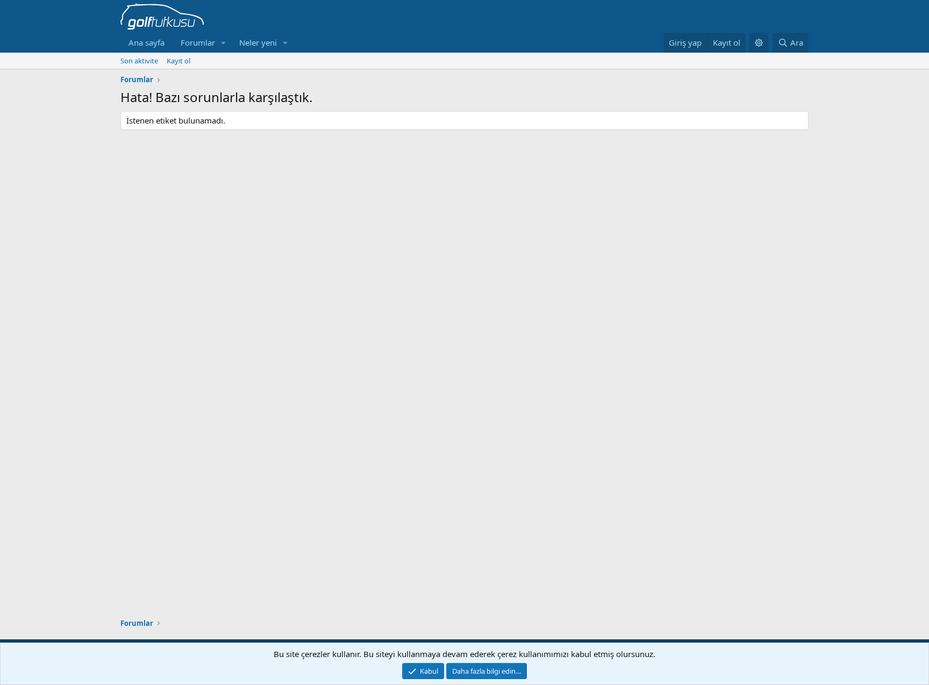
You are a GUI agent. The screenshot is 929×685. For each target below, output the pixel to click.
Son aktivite (139, 61)
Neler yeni (258, 42)
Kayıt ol (178, 61)
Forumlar (198, 42)
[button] (223, 43)
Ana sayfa (146, 42)
